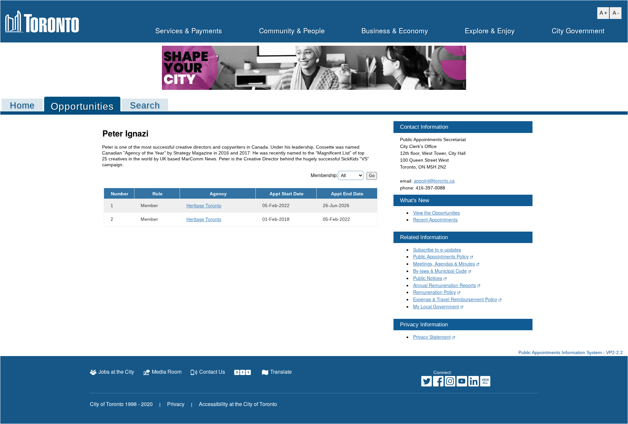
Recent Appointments (435, 219)
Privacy (175, 404)
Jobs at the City (116, 371)
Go (372, 175)
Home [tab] (22, 105)
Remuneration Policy (434, 292)
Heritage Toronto (203, 205)
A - (614, 12)
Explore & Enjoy (490, 30)
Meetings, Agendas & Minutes (444, 263)
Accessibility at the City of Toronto (238, 404)
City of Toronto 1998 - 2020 (121, 404)
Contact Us (212, 371)
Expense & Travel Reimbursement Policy (455, 299)
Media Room (167, 371)
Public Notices (427, 278)
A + (602, 12)
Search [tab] (145, 105)
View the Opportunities (436, 212)
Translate (281, 371)
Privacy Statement (432, 337)
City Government (578, 30)
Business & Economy (394, 30)
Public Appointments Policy (441, 256)
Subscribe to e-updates (437, 249)
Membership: (324, 175)
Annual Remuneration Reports (444, 285)
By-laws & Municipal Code (440, 271)
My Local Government (436, 306)
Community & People (292, 30)
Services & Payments (188, 30)
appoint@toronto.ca (434, 180)
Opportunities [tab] (82, 106)
